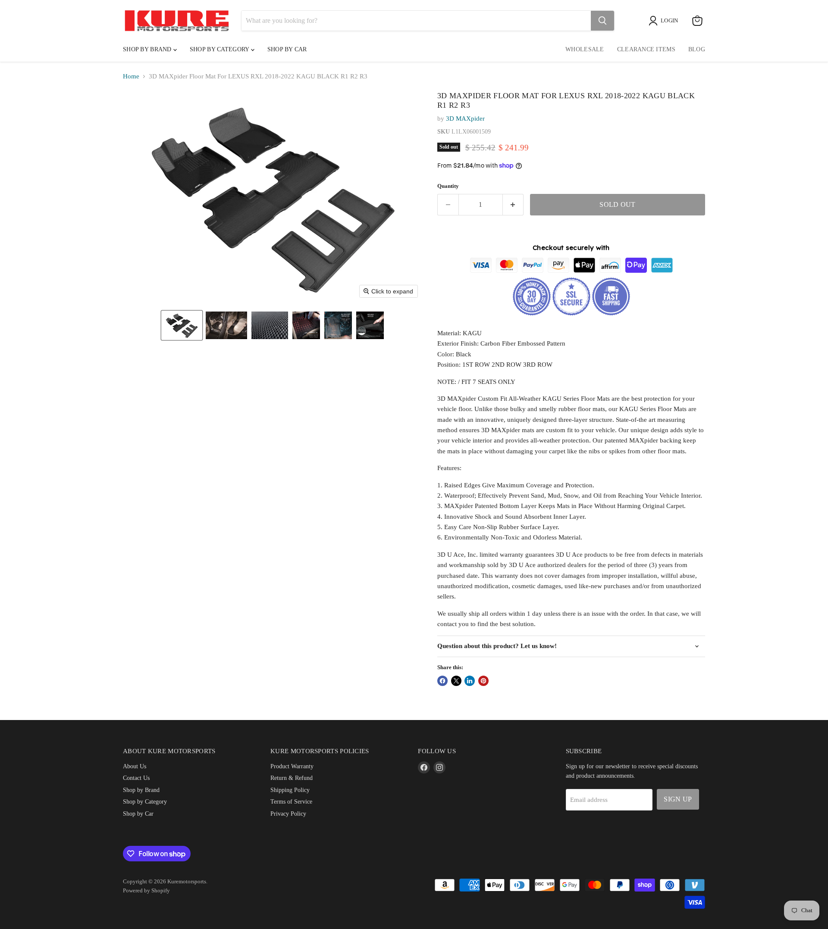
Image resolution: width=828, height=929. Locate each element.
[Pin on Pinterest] (483, 681)
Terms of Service (291, 801)
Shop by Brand (148, 49)
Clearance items (646, 49)
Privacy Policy (288, 813)
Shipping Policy (290, 789)
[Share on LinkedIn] (469, 681)
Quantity (448, 186)
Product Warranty (292, 766)
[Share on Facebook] (442, 681)
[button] (181, 325)
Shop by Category (220, 49)
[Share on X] (456, 681)
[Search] (602, 21)
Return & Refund (291, 777)
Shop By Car (287, 49)
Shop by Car (138, 813)
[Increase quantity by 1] (513, 204)
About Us (134, 766)
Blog (696, 49)
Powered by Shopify (146, 890)
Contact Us (136, 777)
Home (131, 76)
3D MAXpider (465, 118)
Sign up (678, 799)
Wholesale (584, 49)
